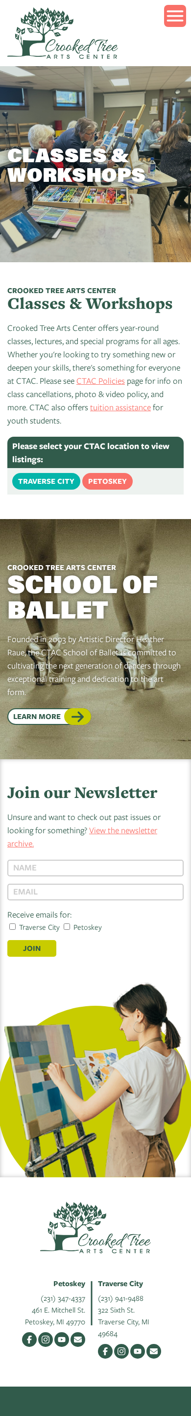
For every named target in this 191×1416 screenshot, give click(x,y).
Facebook (29, 1339)
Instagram (45, 1339)
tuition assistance (120, 407)
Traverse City (46, 481)
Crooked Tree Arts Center (62, 33)
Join (32, 948)
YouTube (61, 1339)
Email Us (78, 1339)
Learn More (37, 716)
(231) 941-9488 (120, 1298)
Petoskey (107, 481)
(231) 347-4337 (63, 1298)
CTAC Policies (100, 380)
